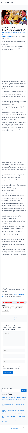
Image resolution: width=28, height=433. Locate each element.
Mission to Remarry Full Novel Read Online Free (12, 414)
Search (23, 390)
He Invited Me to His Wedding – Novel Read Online (13, 399)
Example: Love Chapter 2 (7, 388)
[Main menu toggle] (25, 2)
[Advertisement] (14, 66)
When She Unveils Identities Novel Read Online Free (13, 408)
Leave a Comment (5, 32)
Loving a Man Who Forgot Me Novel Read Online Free (13, 397)
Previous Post (14, 317)
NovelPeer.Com (7, 3)
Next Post (14, 319)
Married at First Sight (6, 36)
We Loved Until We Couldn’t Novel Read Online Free (13, 402)
